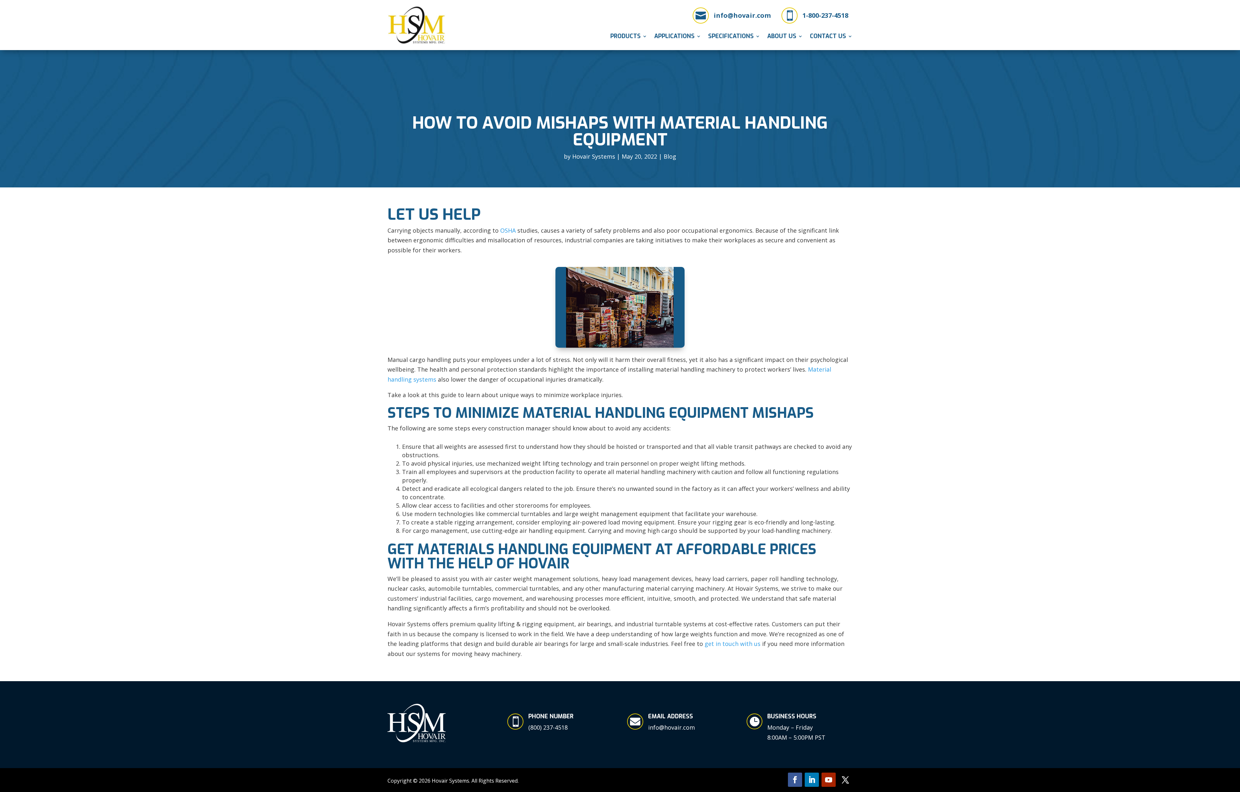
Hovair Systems (593, 156)
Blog (670, 156)
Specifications (731, 37)
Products (625, 37)
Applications (674, 37)
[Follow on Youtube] (829, 780)
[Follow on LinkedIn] (812, 780)
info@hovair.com (742, 15)
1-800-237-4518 (825, 15)
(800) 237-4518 (548, 727)
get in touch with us (732, 644)
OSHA (508, 230)
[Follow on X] (845, 780)
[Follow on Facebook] (795, 780)
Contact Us (828, 37)
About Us (781, 37)
